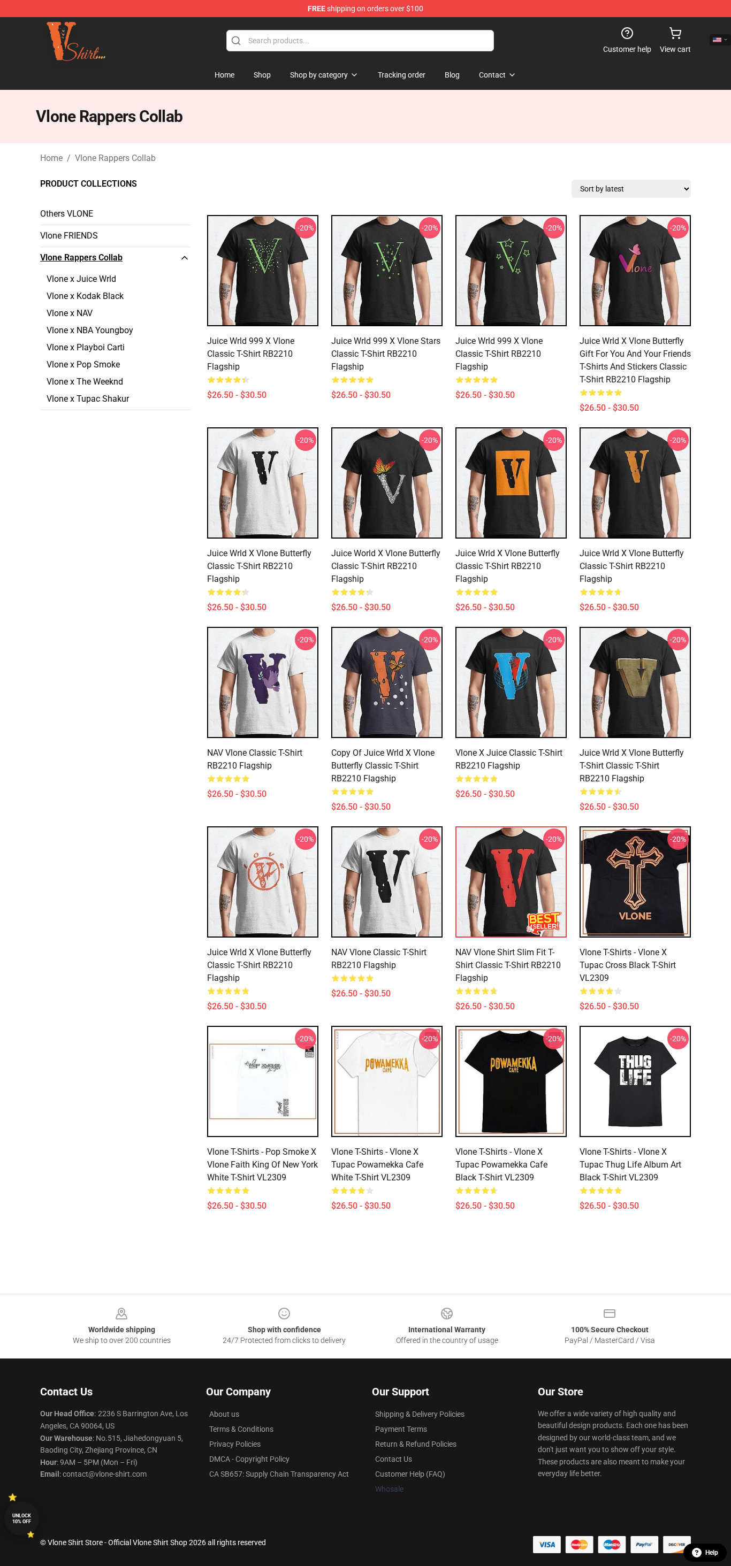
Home (51, 158)
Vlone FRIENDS (69, 236)
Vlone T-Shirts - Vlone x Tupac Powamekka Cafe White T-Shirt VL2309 (377, 1165)
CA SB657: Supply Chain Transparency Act (279, 1474)
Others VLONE (66, 214)
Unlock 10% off (21, 1518)
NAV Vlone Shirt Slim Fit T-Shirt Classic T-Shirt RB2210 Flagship (508, 965)
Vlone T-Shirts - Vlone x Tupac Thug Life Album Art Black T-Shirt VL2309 (630, 1165)
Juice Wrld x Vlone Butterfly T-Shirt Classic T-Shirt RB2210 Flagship (632, 766)
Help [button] (711, 1552)
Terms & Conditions (241, 1429)
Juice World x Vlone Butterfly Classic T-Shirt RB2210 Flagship (385, 566)
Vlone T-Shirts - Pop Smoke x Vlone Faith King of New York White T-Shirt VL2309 (262, 1165)
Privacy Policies (235, 1444)
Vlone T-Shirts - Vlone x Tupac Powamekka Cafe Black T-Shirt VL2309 (501, 1165)
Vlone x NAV (70, 313)
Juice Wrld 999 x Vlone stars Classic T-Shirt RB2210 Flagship (385, 354)
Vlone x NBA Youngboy (90, 330)
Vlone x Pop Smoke (83, 364)
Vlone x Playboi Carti (86, 347)
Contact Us (393, 1459)
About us (224, 1414)
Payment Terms (401, 1429)
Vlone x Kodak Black (85, 296)
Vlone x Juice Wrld (81, 279)
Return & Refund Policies (415, 1444)
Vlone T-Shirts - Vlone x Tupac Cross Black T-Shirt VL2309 (628, 965)
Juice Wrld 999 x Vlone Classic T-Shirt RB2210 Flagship (250, 354)
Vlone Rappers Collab (115, 158)
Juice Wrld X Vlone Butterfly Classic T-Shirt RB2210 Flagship (259, 566)
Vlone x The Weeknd (85, 382)
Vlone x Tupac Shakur (88, 399)
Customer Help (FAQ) (410, 1474)
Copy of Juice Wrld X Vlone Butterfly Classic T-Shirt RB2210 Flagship (383, 766)
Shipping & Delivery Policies (420, 1414)
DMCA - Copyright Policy (249, 1459)
